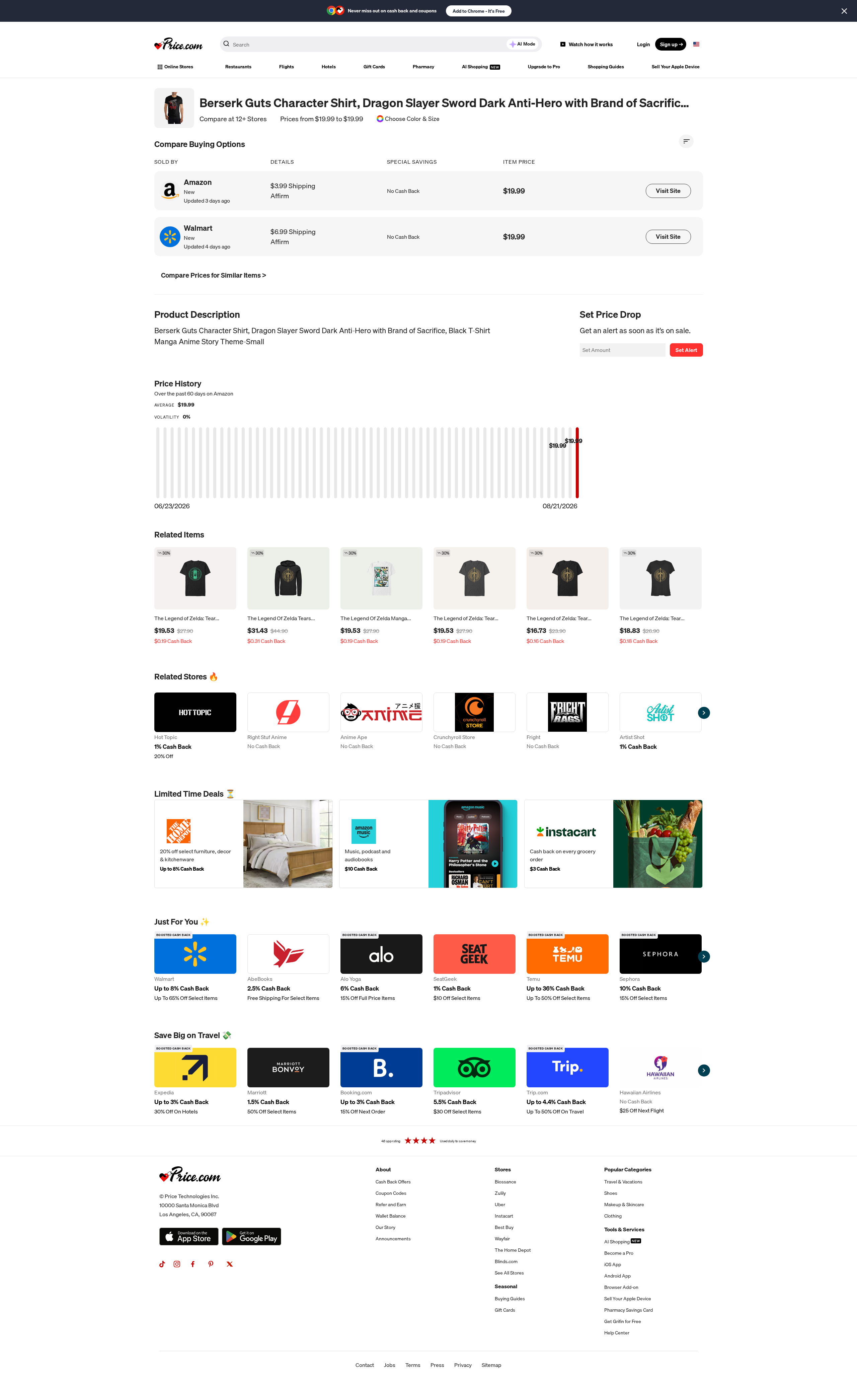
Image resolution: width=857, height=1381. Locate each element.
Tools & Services (624, 1229)
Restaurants (238, 66)
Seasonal (506, 1286)
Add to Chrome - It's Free (479, 11)
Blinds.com (506, 1261)
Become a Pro (618, 1253)
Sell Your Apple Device (676, 66)
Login (643, 44)
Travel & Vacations (623, 1181)
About (383, 1169)
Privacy (463, 1365)
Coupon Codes (391, 1193)
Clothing (613, 1216)
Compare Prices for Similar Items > (213, 275)
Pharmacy (423, 66)
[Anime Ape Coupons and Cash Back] (381, 726)
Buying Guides (510, 1298)
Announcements (393, 1238)
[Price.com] (190, 1189)
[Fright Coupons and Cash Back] (568, 726)
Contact (365, 1365)
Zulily (500, 1193)
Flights (286, 66)
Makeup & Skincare (624, 1204)
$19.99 (514, 191)
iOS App (612, 1264)
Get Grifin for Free (622, 1321)
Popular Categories (627, 1169)
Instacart (504, 1216)
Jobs (389, 1365)
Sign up (669, 44)
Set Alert (686, 350)
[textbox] (696, 44)
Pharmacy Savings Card (628, 1310)
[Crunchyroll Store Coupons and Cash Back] (475, 726)
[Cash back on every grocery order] (613, 844)
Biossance (505, 1181)
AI (526, 44)
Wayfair (502, 1238)
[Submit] (226, 45)
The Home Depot (513, 1250)
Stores (503, 1169)
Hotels (329, 66)
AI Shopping (475, 66)
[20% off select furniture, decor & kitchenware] (243, 844)
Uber (500, 1204)
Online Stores (178, 66)
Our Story (385, 1227)
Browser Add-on (621, 1287)
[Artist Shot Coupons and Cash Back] (661, 726)
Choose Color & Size (412, 119)
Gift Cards (374, 66)
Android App (617, 1276)
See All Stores (509, 1273)
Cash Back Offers (393, 1181)
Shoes (610, 1193)
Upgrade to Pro (544, 66)
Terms (412, 1365)
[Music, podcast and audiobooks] (428, 844)
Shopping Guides (606, 66)
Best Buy (504, 1227)
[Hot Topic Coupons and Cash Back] (195, 726)
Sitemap (491, 1365)
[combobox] (381, 44)
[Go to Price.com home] (178, 44)
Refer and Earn (391, 1204)
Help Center (616, 1332)
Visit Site (668, 191)
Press (437, 1365)
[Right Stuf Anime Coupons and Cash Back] (288, 726)
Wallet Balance (391, 1216)
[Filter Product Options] (686, 141)
